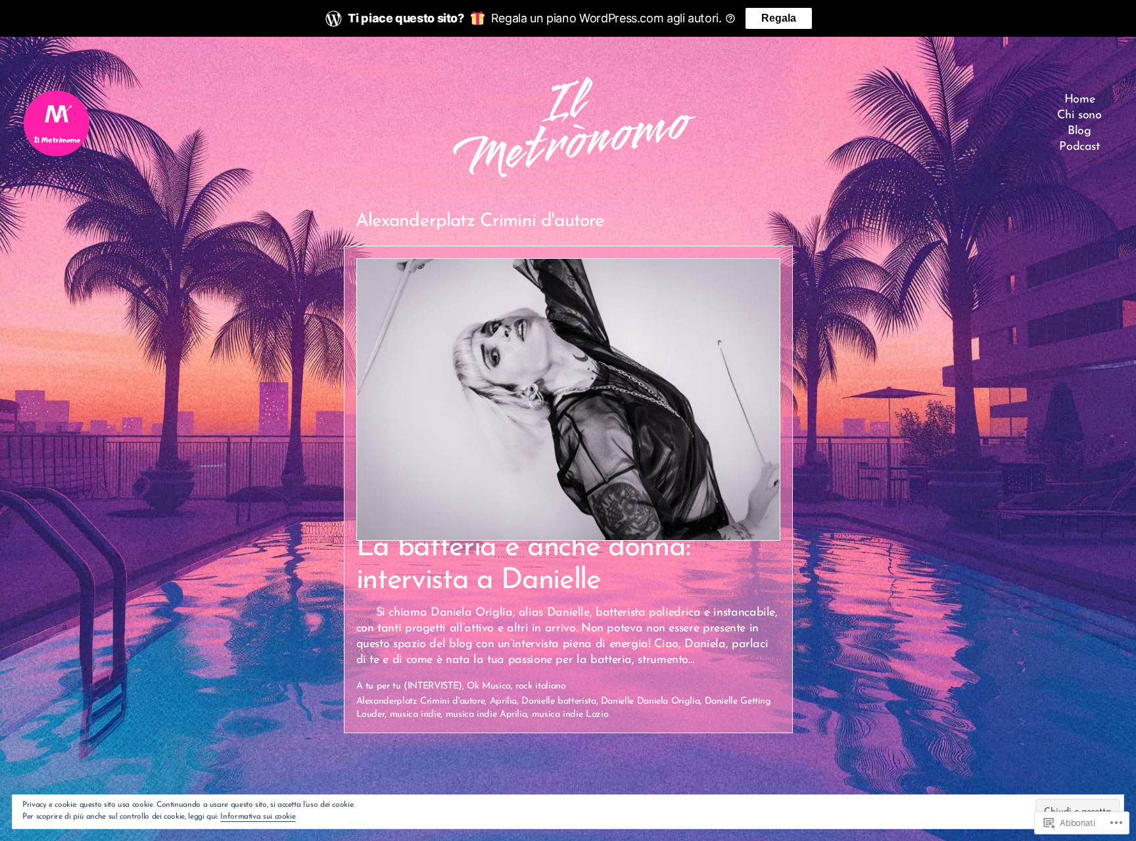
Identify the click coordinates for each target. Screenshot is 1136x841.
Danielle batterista (558, 701)
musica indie (415, 714)
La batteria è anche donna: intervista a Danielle (523, 564)
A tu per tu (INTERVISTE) (409, 686)
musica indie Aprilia (486, 714)
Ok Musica (489, 686)
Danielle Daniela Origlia (650, 701)
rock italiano (540, 686)
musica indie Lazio (570, 714)
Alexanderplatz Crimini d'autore (420, 701)
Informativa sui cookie (257, 817)
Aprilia (503, 701)
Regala (778, 18)
